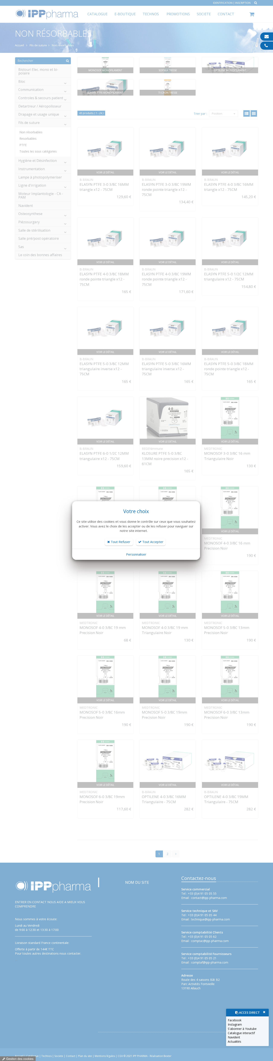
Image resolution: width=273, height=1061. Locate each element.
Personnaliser (136, 554)
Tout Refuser (120, 542)
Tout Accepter (152, 542)
